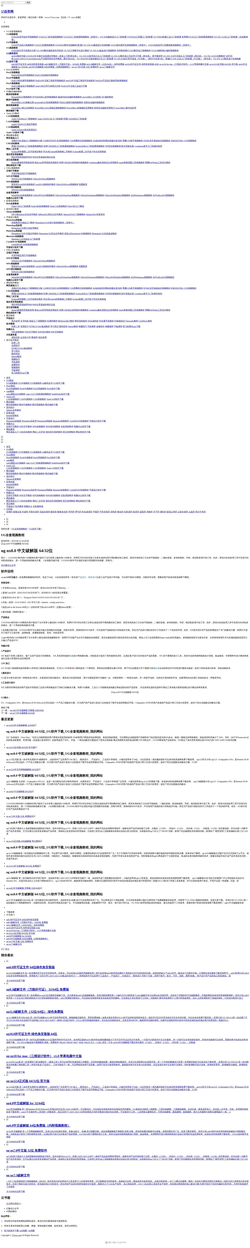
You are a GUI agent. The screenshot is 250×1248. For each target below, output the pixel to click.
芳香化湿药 (34, 512)
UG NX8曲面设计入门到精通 (113, 37)
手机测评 (91, 326)
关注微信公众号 (8, 565)
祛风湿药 (128, 512)
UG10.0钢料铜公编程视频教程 (165, 50)
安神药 (9, 512)
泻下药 (156, 512)
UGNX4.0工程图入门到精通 (140, 37)
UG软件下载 (12, 61)
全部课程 (5, 26)
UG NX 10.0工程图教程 (214, 56)
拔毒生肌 (17, 512)
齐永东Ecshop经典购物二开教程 (57, 152)
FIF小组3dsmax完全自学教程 (24, 214)
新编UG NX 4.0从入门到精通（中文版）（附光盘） (189, 59)
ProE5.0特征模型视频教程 (23, 80)
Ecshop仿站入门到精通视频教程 (90, 146)
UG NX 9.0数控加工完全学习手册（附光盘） (131, 56)
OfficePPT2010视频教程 (44, 195)
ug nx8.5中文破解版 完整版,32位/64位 (27, 710)
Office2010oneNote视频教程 (67, 195)
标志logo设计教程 (66, 321)
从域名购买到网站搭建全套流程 (107, 141)
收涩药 (136, 512)
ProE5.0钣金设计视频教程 (23, 86)
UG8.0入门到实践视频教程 (51, 37)
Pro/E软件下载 (53, 389)
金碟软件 (100, 326)
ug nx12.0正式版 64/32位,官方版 (223, 64)
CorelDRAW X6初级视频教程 (24, 244)
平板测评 (118, 326)
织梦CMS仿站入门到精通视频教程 (59, 146)
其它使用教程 (69, 432)
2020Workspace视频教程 (141, 195)
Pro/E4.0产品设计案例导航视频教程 (111, 80)
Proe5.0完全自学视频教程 (23, 75)
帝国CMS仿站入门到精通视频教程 (27, 146)
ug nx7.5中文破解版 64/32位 (22, 713)
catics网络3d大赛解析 (15, 394)
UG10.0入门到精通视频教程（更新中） (81, 37)
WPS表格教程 (17, 332)
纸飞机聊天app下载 (131, 326)
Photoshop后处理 (29, 421)
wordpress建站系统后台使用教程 (103, 162)
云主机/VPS (25, 337)
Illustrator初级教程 (61, 421)
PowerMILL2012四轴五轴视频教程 (50, 108)
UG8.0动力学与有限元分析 (23, 50)
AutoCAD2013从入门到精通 (50, 119)
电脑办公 (10, 424)
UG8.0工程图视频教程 (44, 45)
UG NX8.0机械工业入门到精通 (167, 37)
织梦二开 (15, 326)
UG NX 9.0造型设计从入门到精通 (94, 56)
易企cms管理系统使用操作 (47, 162)
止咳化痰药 (183, 512)
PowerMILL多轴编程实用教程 (80, 108)
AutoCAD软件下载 (55, 399)
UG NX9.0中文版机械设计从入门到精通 (95, 59)
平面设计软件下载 (97, 421)
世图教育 (83, 184)
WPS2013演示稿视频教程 (23, 190)
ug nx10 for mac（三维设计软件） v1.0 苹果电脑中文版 (184, 64)
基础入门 (33, 321)
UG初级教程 (12, 383)
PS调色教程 (52, 321)
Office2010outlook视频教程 (92, 195)
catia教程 (10, 391)
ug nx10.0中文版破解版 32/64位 (20, 725)
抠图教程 (42, 321)
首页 (8, 378)
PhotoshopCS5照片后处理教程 (24, 228)
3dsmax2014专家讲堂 (95, 214)
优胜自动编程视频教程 (94, 102)
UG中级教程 (24, 383)
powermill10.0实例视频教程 (46, 102)
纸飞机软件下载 (11, 1231)
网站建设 (10, 429)
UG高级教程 (36, 383)
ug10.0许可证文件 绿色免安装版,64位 (142, 64)
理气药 (78, 512)
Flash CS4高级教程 (58, 206)
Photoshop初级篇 (13, 421)
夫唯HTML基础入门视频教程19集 (26, 141)
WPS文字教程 (31, 332)
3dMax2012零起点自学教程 (50, 214)
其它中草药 (200, 512)
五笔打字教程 (12, 426)
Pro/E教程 (10, 386)
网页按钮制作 (81, 321)
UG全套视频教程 (19, 529)
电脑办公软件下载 (82, 426)
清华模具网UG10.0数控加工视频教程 (134, 50)
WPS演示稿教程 (53, 426)
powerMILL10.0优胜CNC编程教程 (97, 97)
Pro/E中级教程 (26, 389)
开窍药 (71, 512)
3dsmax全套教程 (13, 410)
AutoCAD (10, 397)
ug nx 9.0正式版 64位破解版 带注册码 (23, 841)
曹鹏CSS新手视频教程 (133, 141)
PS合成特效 (93, 321)
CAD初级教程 (12, 399)
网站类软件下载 (83, 432)
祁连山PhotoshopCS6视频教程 (77, 233)
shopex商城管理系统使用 (22, 162)
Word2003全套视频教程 (22, 195)
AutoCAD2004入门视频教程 (24, 119)
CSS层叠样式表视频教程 (81, 141)
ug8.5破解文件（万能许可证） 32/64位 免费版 (65, 64)
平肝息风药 (104, 512)
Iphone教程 (73, 326)
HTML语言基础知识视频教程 (156, 141)
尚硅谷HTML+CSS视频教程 (183, 141)
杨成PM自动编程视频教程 (70, 97)
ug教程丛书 (47, 383)
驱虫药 (120, 512)
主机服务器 (38, 506)
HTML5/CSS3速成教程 (39, 326)
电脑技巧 (83, 326)
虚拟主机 (15, 337)
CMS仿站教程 (25, 432)
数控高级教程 (38, 405)
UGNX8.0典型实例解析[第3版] (69, 45)
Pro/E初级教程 (12, 389)
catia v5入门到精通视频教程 (38, 394)
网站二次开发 (39, 432)
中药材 (9, 509)
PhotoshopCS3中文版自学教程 (24, 233)
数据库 (35, 337)
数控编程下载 (51, 405)
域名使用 (42, 337)
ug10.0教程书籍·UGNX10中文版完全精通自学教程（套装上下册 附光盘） (45, 56)
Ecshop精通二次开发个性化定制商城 (89, 152)
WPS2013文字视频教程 (21, 179)
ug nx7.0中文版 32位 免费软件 (85, 67)
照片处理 (15, 321)
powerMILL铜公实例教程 (22, 108)
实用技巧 (24, 326)
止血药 (192, 512)
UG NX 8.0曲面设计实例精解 (97, 45)
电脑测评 (109, 326)
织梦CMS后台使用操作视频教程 (74, 162)
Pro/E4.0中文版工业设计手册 (74, 86)
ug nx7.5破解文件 (107, 67)
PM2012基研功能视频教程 (71, 102)
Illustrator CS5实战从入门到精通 (25, 239)
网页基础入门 (12, 432)
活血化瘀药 (45, 512)
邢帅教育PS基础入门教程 (23, 223)
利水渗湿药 (87, 512)
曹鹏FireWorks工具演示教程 (157, 162)
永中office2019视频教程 (163, 195)
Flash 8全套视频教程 (40, 206)
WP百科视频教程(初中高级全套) (120, 146)
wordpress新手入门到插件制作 (148, 146)
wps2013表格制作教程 (45, 184)
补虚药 (25, 512)
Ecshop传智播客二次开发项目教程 (27, 152)
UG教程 (10, 380)
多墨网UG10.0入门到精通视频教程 (198, 37)
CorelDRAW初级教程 (79, 421)
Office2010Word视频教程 (44, 179)
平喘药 (96, 512)
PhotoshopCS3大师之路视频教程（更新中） (55, 223)
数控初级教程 (12, 405)
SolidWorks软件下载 (61, 394)
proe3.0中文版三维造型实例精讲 (80, 80)
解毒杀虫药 (62, 512)
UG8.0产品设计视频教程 (22, 45)
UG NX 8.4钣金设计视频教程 (103, 50)
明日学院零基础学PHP (21, 157)
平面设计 (10, 418)
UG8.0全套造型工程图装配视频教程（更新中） (169, 45)
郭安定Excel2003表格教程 (23, 184)
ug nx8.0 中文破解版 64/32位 (19, 791)
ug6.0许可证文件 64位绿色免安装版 (27, 64)
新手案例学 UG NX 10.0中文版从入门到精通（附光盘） (177, 56)
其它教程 (10, 504)
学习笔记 (54, 326)
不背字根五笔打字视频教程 (23, 173)
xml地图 (23, 1231)
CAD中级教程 (26, 399)
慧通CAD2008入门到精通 (75, 119)
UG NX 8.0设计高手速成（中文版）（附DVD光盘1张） (139, 59)
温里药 (143, 512)
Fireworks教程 (132, 321)
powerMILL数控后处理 (125, 108)
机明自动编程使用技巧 (104, 108)
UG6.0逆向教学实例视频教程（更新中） (129, 45)
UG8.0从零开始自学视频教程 (24, 37)
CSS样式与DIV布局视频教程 (56, 141)
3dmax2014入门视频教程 (74, 214)
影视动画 (10, 413)
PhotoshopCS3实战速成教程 (104, 233)
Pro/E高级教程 (39, 389)
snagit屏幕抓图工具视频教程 (132, 162)
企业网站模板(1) (13, 1203)
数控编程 (10, 402)
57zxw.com (16, 1235)
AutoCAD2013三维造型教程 (24, 124)
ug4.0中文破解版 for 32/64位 (19, 936)
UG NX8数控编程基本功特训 (49, 50)
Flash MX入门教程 (75, 206)
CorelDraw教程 (145, 321)
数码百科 (63, 326)
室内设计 (10, 407)
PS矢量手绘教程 (106, 321)
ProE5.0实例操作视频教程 (46, 75)
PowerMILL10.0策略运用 (22, 102)
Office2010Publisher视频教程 (117, 195)
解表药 (54, 512)
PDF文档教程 (57, 332)
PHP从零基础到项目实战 (43, 157)
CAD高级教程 (39, 399)
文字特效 (24, 321)
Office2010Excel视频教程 (67, 184)
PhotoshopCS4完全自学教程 (51, 233)
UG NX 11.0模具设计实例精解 (227, 59)
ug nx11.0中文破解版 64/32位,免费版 (22, 866)
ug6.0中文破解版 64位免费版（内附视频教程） (49, 67)
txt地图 (31, 1231)
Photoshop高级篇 (44, 421)
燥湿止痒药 (172, 512)
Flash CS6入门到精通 (20, 206)
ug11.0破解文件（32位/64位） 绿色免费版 (105, 64)
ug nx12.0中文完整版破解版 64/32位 (22, 769)
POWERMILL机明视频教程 (44, 97)
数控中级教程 (25, 405)
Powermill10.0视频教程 (21, 97)
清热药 (113, 512)
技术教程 (19, 506)
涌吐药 (163, 512)
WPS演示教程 (44, 332)
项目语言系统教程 (54, 432)
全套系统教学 (67, 426)
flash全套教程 (12, 415)
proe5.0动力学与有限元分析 (47, 86)
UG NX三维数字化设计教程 (76, 50)
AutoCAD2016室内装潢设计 (24, 130)
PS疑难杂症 (119, 321)
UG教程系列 (12, 53)
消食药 (149, 512)
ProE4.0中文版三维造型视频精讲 (50, 80)
